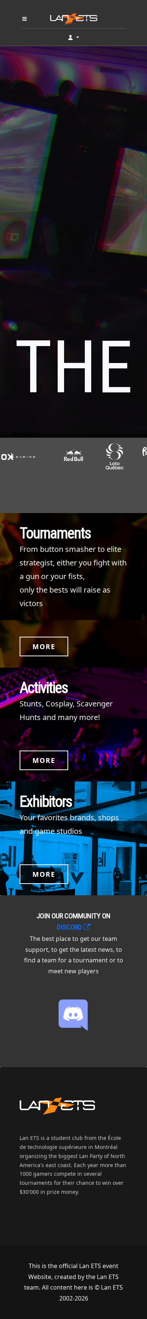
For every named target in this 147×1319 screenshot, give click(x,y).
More (43, 646)
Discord (70, 927)
